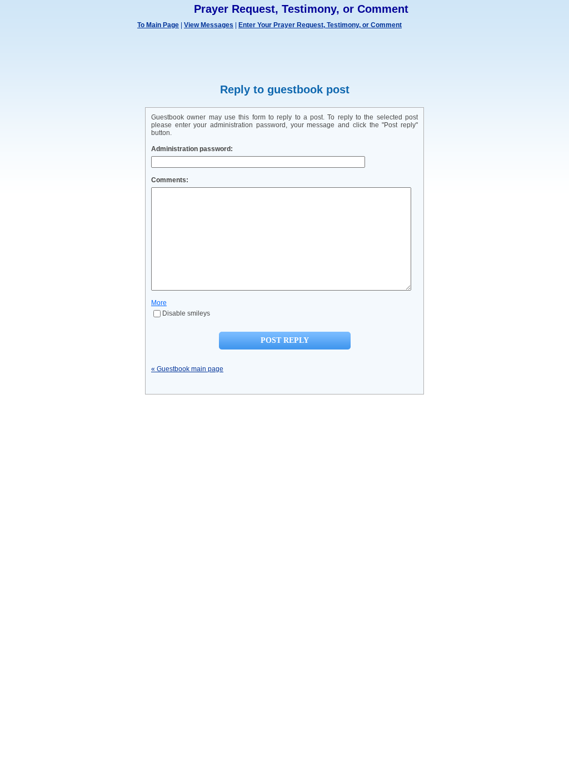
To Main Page (158, 25)
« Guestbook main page (187, 369)
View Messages (208, 25)
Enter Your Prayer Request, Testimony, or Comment (320, 25)
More (159, 303)
